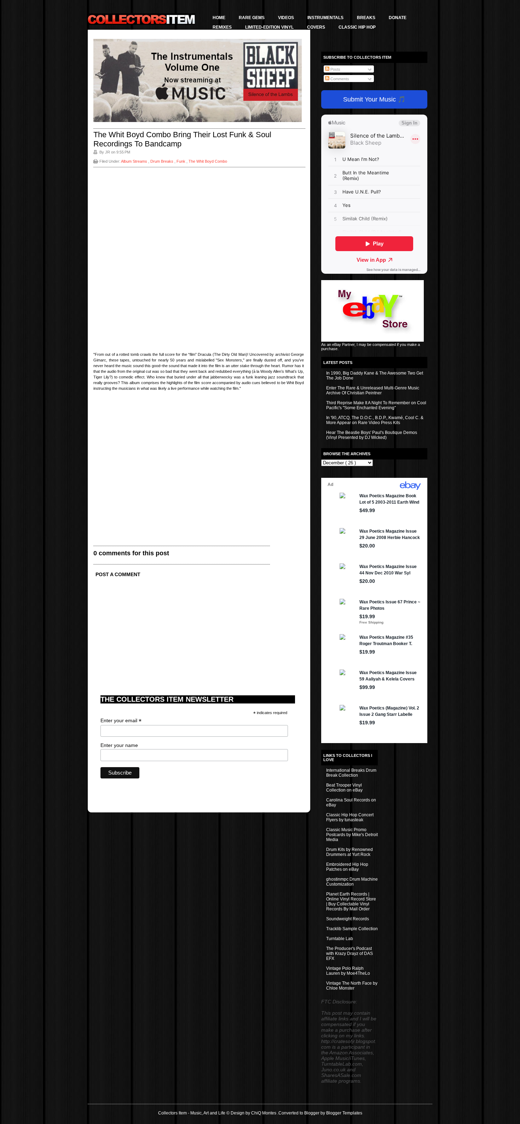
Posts (334, 69)
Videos (286, 17)
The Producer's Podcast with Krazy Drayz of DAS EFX (349, 953)
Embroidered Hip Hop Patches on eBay (347, 867)
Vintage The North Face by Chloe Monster (351, 986)
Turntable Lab (339, 938)
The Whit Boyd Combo (208, 161)
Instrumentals (325, 17)
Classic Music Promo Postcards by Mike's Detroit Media (352, 834)
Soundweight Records (347, 918)
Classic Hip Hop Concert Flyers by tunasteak (350, 817)
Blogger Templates (344, 1113)
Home (219, 17)
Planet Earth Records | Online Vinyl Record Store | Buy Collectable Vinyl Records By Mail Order (351, 901)
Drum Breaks (162, 161)
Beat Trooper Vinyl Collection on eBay (344, 788)
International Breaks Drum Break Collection (351, 773)
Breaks (366, 17)
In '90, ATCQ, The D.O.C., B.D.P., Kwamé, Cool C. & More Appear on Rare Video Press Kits (374, 420)
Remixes (222, 27)
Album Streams (134, 161)
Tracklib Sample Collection (352, 928)
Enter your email (120, 720)
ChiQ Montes (264, 1113)
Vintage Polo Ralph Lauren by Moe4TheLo (348, 971)
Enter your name (119, 745)
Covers (316, 27)
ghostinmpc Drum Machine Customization (352, 882)
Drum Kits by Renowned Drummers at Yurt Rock (349, 852)
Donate (397, 17)
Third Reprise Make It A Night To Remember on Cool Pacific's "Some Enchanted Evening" (376, 405)
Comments (339, 79)
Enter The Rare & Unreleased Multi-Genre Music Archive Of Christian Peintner (372, 390)
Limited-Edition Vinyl (269, 27)
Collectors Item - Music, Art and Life (192, 1113)
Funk (181, 161)
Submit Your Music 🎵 (374, 99)
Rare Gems (252, 17)
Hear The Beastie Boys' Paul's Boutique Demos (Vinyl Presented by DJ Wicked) (371, 435)
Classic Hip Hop (357, 27)
